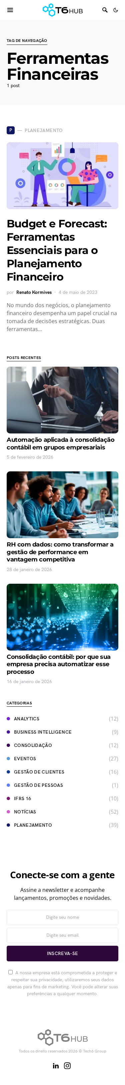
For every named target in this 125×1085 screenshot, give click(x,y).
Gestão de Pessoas (38, 785)
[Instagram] (67, 1065)
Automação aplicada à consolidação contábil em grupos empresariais (60, 443)
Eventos (25, 759)
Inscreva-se (62, 953)
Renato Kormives (34, 292)
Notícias (25, 812)
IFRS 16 (22, 798)
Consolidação (33, 745)
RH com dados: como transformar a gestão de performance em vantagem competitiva (60, 552)
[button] (115, 10)
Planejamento (33, 825)
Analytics (26, 719)
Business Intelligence (43, 732)
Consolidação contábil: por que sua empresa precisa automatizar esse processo (59, 664)
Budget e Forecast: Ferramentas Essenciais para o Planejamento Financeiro (57, 250)
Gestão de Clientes (39, 772)
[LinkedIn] (56, 1065)
